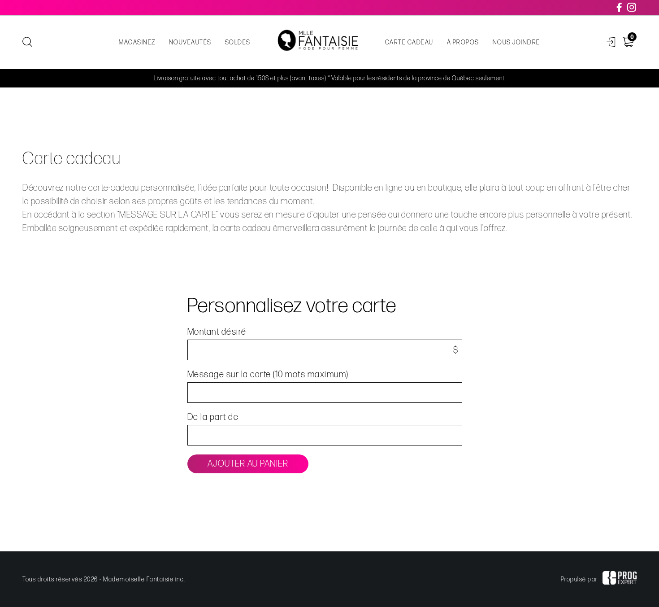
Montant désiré (217, 332)
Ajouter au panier (248, 464)
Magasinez (137, 42)
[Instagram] (632, 7)
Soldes (238, 42)
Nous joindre (516, 42)
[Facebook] (620, 7)
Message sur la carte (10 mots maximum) (268, 374)
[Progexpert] (620, 579)
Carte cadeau (409, 42)
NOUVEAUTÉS (190, 42)
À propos (463, 42)
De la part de (213, 417)
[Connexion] (611, 42)
